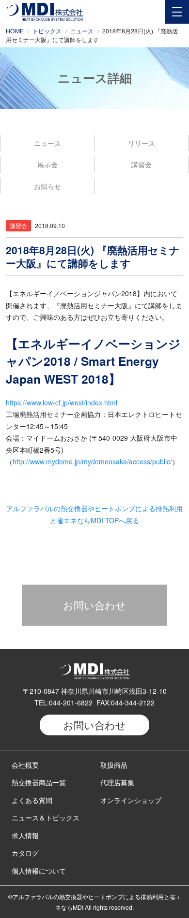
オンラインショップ (130, 800)
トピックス (47, 31)
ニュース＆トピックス (45, 817)
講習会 (141, 164)
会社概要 (25, 765)
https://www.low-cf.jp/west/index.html (61, 402)
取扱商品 (113, 765)
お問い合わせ (94, 605)
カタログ (25, 853)
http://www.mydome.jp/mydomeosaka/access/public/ (92, 461)
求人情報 (25, 835)
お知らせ (47, 186)
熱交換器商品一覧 (39, 782)
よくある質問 (32, 800)
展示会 (47, 164)
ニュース (82, 31)
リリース (141, 143)
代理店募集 (117, 782)
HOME (15, 31)
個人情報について (39, 870)
